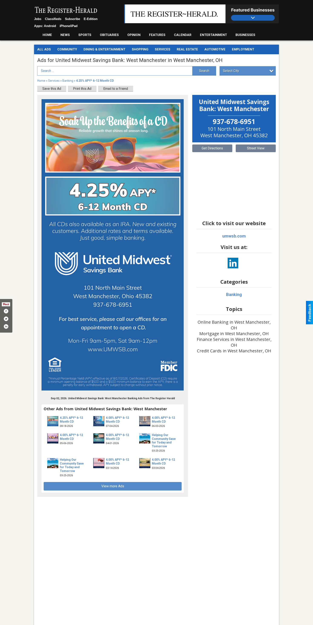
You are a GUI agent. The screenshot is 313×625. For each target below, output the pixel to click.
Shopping (140, 49)
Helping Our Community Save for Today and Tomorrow (164, 440)
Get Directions (212, 148)
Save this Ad (51, 89)
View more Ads (112, 486)
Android (50, 26)
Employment (243, 49)
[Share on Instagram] (6, 326)
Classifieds (53, 19)
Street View (255, 148)
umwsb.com (234, 236)
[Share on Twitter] (6, 319)
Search (204, 71)
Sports (84, 35)
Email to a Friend (115, 89)
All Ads (44, 49)
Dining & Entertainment (104, 49)
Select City (231, 71)
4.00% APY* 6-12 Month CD (117, 419)
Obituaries (109, 35)
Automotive (214, 49)
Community (67, 49)
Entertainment (213, 35)
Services (162, 49)
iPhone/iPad (69, 26)
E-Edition (91, 19)
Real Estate (187, 49)
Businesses (245, 35)
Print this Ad (82, 89)
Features (157, 35)
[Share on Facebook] (6, 311)
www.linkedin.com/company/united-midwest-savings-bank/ (233, 263)
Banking (68, 80)
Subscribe (72, 19)
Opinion (134, 35)
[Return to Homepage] (66, 10)
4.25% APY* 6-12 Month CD (71, 419)
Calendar (182, 35)
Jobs (37, 19)
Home (47, 35)
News (65, 35)
